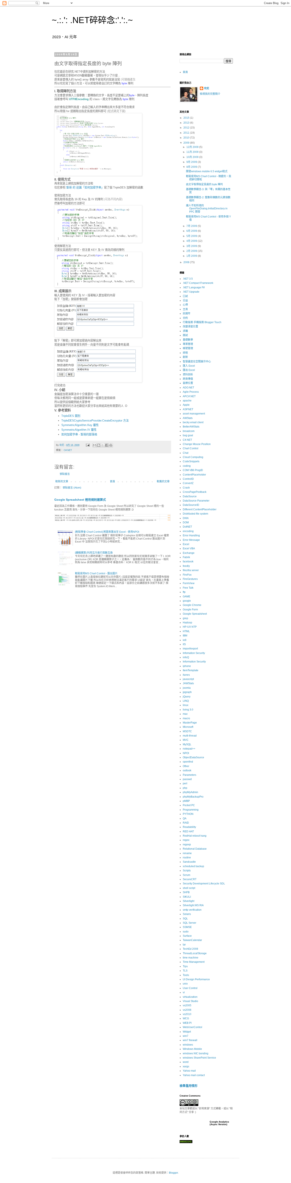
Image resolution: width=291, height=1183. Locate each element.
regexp (187, 844)
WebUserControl (192, 1027)
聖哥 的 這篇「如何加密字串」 (85, 187)
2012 (186, 127)
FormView (188, 583)
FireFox (187, 574)
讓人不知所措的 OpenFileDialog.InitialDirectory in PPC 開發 (207, 208)
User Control (190, 988)
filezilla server (191, 570)
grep (185, 618)
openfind (188, 761)
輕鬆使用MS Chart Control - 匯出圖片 (96, 573)
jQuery (186, 696)
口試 (185, 296)
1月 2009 (192, 255)
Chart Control (190, 448)
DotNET (187, 526)
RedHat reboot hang (194, 835)
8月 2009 (192, 166)
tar (184, 944)
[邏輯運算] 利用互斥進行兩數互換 (94, 552)
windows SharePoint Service (199, 1057)
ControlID (188, 478)
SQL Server (189, 922)
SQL (185, 918)
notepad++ (189, 748)
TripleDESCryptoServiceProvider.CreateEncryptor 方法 (95, 420)
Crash (186, 487)
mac (185, 713)
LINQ (186, 700)
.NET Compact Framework (198, 283)
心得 (185, 304)
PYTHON (188, 813)
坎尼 (206, 88)
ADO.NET (188, 387)
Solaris (187, 914)
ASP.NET (188, 409)
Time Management (194, 961)
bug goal (188, 435)
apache (187, 400)
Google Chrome (192, 605)
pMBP (186, 800)
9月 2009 (192, 161)
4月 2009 (192, 240)
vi (184, 992)
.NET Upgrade (191, 291)
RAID (186, 822)
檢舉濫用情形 (188, 1085)
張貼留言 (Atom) (72, 487)
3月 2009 (192, 246)
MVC (186, 739)
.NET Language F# (194, 287)
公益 (185, 300)
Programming (191, 809)
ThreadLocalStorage (195, 953)
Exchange (188, 552)
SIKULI (187, 896)
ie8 (184, 640)
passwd (187, 779)
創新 (185, 357)
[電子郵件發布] (87, 445)
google (187, 600)
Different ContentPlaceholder (199, 509)
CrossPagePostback (194, 491)
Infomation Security (194, 653)
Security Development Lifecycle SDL (204, 883)
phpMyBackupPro (193, 796)
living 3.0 (188, 709)
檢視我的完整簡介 (210, 93)
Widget (187, 1031)
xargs (186, 1066)
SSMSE (187, 927)
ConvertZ (188, 483)
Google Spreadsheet (195, 613)
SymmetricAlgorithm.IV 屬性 (79, 429)
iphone (187, 666)
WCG (186, 1018)
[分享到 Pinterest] (111, 445)
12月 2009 (192, 147)
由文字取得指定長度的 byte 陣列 (204, 184)
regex (186, 840)
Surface (187, 935)
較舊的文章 (163, 481)
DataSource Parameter (196, 500)
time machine (190, 957)
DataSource (190, 496)
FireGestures (190, 579)
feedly (186, 566)
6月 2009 (192, 230)
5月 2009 (192, 236)
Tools (186, 975)
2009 (186, 142)
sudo (186, 931)
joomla (187, 687)
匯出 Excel (189, 370)
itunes (186, 674)
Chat (185, 452)
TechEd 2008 (190, 948)
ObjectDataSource (193, 757)
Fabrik (186, 557)
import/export (190, 648)
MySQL (187, 744)
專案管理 (188, 344)
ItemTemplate (190, 670)
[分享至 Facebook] (107, 445)
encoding (188, 531)
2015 (186, 117)
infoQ (186, 657)
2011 (186, 132)
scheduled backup (193, 866)
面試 (185, 335)
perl (185, 783)
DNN (186, 518)
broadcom (188, 431)
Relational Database (195, 848)
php (185, 787)
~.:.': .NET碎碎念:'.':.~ (92, 20)
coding (187, 465)
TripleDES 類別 (70, 415)
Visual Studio (190, 1001)
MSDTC (187, 731)
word (186, 1061)
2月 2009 (192, 250)
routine (187, 857)
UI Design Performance (196, 979)
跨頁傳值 (188, 378)
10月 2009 (192, 157)
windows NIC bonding (195, 1053)
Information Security (194, 661)
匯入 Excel (189, 365)
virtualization (190, 996)
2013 (186, 122)
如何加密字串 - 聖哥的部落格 (79, 434)
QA (184, 818)
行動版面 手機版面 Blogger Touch (202, 322)
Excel (186, 544)
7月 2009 (192, 226)
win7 (185, 1035)
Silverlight (188, 901)
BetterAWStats (191, 426)
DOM (186, 522)
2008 (186, 262)
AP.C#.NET (189, 396)
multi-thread (190, 735)
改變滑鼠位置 (190, 326)
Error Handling (191, 535)
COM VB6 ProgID (193, 470)
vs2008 (187, 1009)
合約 (185, 318)
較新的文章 (61, 481)
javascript (188, 679)
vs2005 (187, 1005)
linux (185, 705)
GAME (186, 596)
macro (186, 718)
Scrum (186, 875)
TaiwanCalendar (192, 940)
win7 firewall (190, 1040)
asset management (194, 413)
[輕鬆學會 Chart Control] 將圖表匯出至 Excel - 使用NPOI (107, 531)
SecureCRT (189, 879)
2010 (186, 137)
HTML (186, 631)
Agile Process (191, 391)
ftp (184, 592)
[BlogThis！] (99, 445)
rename (187, 853)
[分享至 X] (103, 445)
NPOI (186, 753)
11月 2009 (192, 151)
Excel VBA (189, 548)
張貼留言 (65, 474)
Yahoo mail (189, 1070)
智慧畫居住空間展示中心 (197, 361)
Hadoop (187, 622)
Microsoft (188, 726)
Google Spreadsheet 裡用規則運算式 (80, 499)
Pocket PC (189, 805)
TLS (185, 970)
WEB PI (187, 1022)
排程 (185, 352)
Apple (186, 404)
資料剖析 (188, 374)
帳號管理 (188, 348)
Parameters (189, 774)
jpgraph (187, 692)
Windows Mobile (192, 1048)
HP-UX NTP (190, 626)
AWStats (188, 418)
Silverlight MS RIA (193, 905)
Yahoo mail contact (194, 1075)
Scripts (187, 870)
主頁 (185, 309)
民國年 (186, 313)
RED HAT (188, 831)
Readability (189, 827)
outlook (187, 770)
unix (185, 983)
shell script (189, 888)
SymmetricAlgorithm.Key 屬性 (80, 425)
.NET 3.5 (188, 278)
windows (188, 1044)
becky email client (193, 422)
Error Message (191, 539)
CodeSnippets (191, 461)
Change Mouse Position (197, 444)
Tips (185, 966)
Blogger (173, 1172)
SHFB (186, 892)
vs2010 (187, 1014)
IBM (185, 635)
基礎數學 (188, 339)
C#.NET (68, 450)
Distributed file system (195, 513)
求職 (185, 331)
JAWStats (188, 683)
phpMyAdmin (190, 792)
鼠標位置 (188, 383)
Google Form (190, 609)
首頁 (112, 481)
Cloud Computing (193, 457)
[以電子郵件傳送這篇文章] (94, 445)
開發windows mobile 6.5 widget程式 (207, 171)
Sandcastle (189, 861)
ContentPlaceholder (194, 474)
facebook (188, 561)
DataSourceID (191, 504)
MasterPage (190, 722)
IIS (184, 644)
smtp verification (192, 909)
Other (186, 766)
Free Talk (188, 587)
